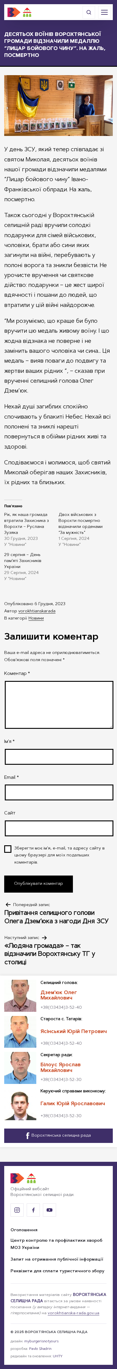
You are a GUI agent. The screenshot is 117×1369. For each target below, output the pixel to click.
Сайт (9, 813)
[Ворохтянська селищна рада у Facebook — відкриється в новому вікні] (33, 1210)
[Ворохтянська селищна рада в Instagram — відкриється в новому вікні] (17, 1210)
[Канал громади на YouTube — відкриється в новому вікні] (49, 1210)
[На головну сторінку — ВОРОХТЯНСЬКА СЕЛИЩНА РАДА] (20, 12)
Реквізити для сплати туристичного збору (57, 1271)
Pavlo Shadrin (40, 1349)
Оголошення (24, 1230)
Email (11, 777)
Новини (36, 619)
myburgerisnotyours (41, 1341)
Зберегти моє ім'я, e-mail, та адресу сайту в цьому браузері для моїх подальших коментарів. (59, 855)
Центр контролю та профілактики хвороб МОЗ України (56, 1244)
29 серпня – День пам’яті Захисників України (22, 561)
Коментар (17, 673)
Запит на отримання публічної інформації (56, 1260)
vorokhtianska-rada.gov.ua (73, 1313)
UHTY (57, 1356)
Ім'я (9, 741)
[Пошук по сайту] (88, 12)
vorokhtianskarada (37, 611)
